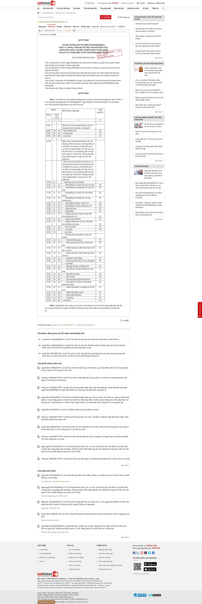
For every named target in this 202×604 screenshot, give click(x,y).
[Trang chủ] (38, 8)
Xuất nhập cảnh (54, 508)
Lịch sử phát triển (45, 553)
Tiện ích (155, 8)
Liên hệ (41, 561)
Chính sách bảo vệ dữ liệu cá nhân (110, 565)
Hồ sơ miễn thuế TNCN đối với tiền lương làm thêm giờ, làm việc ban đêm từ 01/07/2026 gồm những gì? (149, 82)
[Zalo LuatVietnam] (138, 553)
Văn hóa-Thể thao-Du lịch (61, 481)
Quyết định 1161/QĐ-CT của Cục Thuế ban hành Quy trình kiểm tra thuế (69, 410)
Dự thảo (76, 8)
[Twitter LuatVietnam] (149, 553)
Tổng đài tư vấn (74, 569)
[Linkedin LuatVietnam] (153, 553)
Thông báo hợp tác (105, 569)
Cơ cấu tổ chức (46, 481)
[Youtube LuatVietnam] (141, 553)
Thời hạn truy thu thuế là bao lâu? (147, 24)
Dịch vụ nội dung (74, 565)
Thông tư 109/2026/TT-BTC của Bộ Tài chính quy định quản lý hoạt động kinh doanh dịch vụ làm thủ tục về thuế (85, 459)
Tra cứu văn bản (63, 8)
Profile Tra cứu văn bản (47, 557)
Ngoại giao (44, 508)
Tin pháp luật (105, 8)
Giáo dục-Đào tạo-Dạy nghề (50, 532)
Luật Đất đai (70, 602)
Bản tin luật (119, 8)
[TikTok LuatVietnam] (145, 553)
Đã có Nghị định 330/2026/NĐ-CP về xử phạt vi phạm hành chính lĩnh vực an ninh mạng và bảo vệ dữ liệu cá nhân (149, 185)
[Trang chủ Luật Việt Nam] (46, 3)
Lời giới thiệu (43, 549)
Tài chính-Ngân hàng (48, 496)
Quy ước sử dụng (104, 557)
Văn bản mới (48, 8)
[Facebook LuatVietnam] (134, 553)
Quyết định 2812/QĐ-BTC (85, 325)
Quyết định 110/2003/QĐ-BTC (63, 325)
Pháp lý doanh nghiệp (76, 557)
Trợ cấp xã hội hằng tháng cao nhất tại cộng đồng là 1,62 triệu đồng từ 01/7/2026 (149, 195)
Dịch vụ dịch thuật (75, 561)
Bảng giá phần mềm (105, 549)
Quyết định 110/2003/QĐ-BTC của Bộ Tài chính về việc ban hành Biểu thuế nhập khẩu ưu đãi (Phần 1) (80, 339)
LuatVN (125, 320)
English (142, 3)
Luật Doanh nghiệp (58, 602)
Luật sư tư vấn (133, 8)
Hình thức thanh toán (106, 553)
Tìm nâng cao (124, 17)
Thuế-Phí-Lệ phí (61, 496)
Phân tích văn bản (75, 553)
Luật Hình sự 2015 (81, 602)
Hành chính (65, 532)
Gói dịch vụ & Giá (127, 3)
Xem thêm (125, 465)
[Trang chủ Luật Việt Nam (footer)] (47, 576)
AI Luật (145, 8)
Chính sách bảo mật (105, 561)
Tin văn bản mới (90, 8)
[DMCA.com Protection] (154, 596)
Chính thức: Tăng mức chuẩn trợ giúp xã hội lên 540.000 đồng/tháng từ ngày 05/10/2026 (149, 205)
